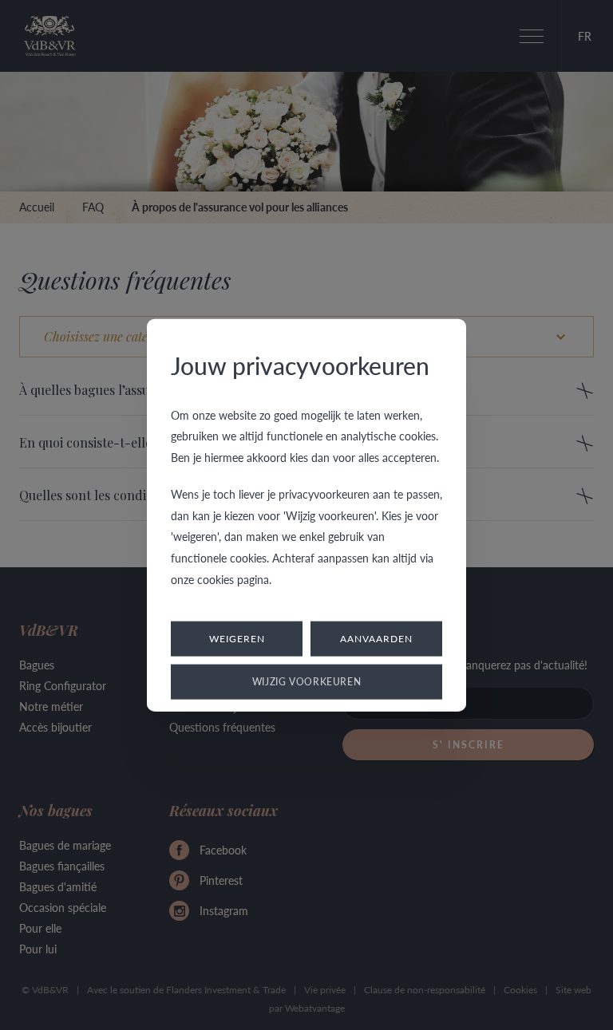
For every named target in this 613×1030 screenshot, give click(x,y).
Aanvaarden (376, 638)
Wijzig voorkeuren (307, 682)
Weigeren (237, 638)
